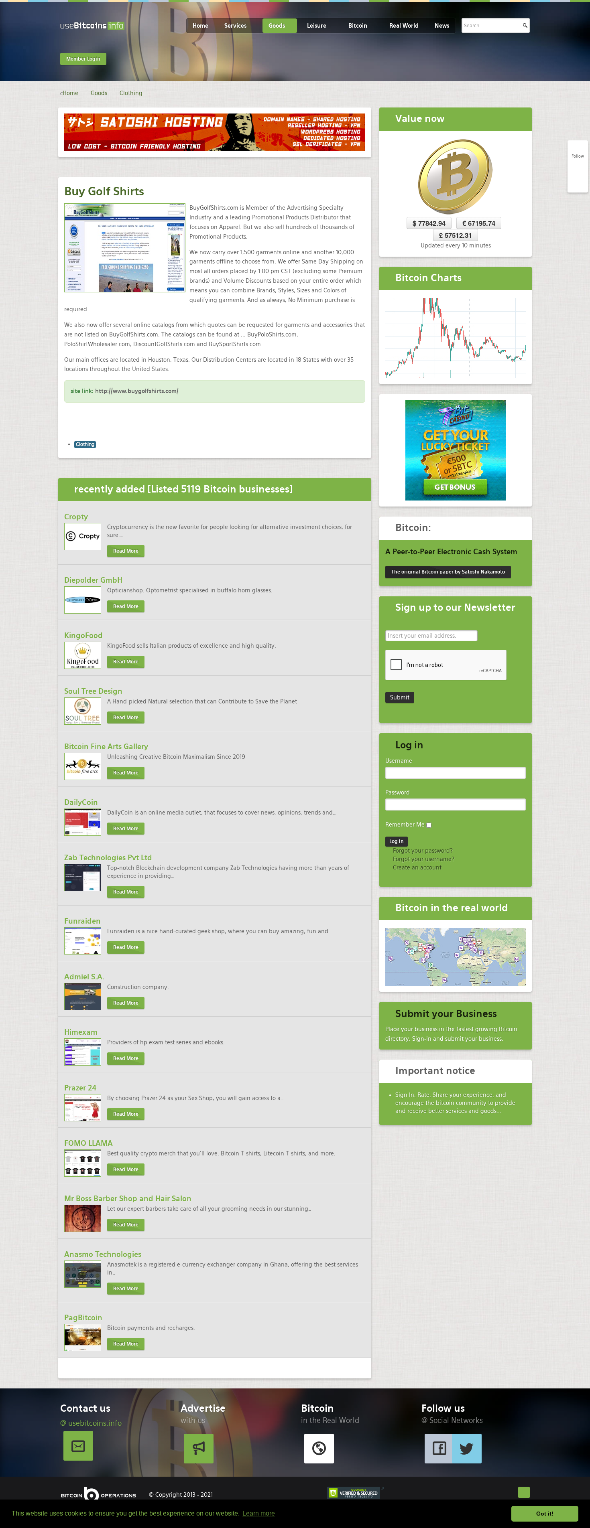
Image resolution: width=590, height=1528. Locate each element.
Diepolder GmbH (93, 580)
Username (398, 761)
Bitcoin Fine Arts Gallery (106, 746)
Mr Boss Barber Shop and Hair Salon (127, 1198)
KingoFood (83, 635)
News (442, 25)
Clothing (85, 444)
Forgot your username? (422, 859)
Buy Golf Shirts (104, 191)
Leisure (316, 25)
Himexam (81, 1032)
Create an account (416, 867)
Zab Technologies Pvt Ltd (108, 857)
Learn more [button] (258, 1513)
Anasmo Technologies (102, 1254)
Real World (404, 25)
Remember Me (405, 824)
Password (397, 792)
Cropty (76, 517)
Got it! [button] (544, 1513)
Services (235, 25)
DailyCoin (81, 802)
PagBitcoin (83, 1317)
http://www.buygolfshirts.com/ (137, 391)
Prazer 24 (80, 1088)
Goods (277, 25)
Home (200, 25)
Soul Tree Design (93, 691)
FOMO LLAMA (88, 1143)
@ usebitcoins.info (91, 1423)
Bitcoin (357, 25)
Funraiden (82, 921)
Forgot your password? (422, 850)
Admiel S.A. (84, 977)
